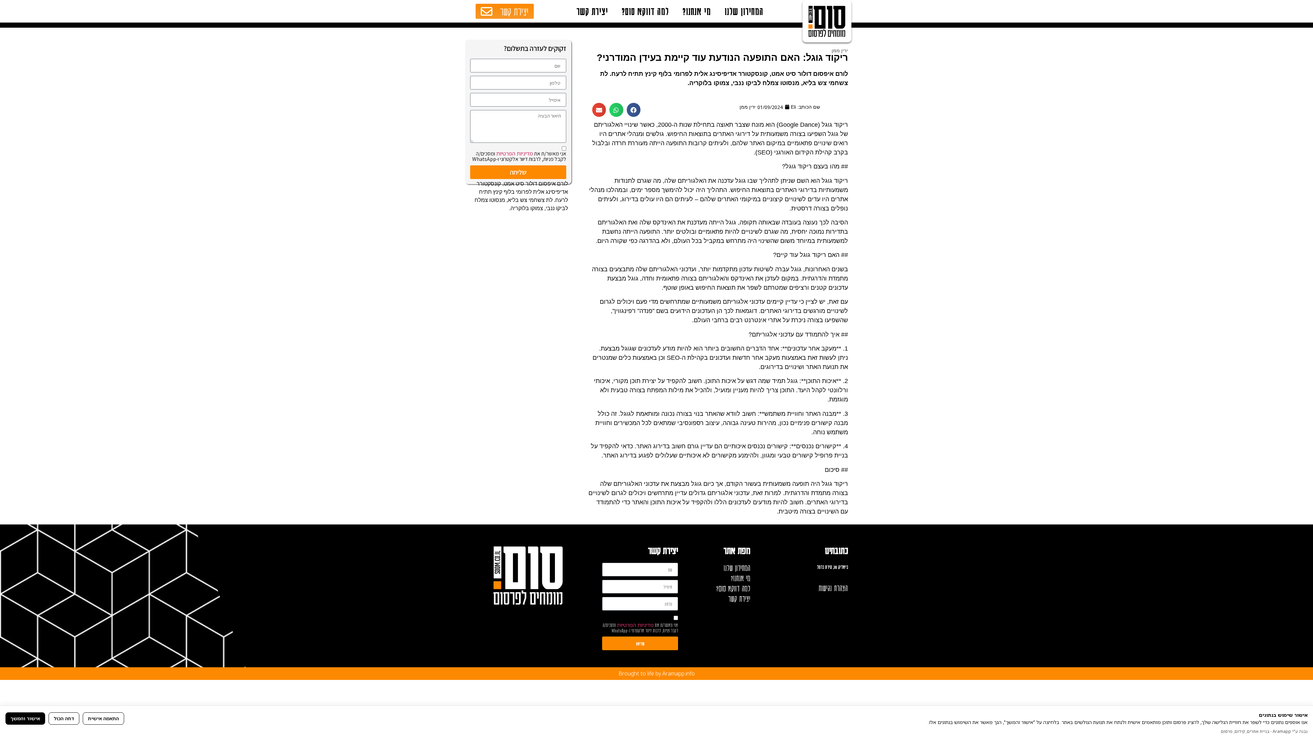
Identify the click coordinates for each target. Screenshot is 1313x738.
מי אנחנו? (696, 11)
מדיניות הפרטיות (514, 153)
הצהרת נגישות (833, 588)
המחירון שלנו (744, 11)
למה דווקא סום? (645, 11)
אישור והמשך (25, 718)
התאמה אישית (103, 718)
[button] (634, 110)
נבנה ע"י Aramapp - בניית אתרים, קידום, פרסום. (1264, 731)
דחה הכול (64, 718)
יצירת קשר (592, 11)
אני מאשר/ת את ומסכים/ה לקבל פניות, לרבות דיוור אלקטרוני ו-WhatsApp (519, 156)
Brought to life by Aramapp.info (657, 673)
